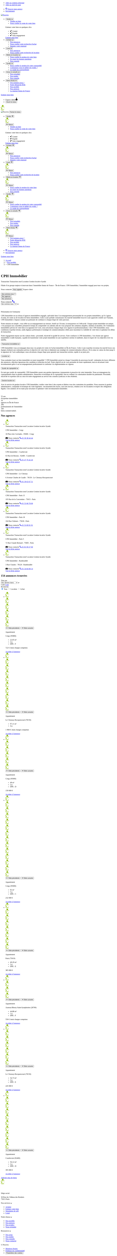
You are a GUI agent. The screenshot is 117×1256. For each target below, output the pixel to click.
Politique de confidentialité (15, 1251)
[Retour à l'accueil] (5, 15)
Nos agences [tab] (6, 296)
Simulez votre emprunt (18, 46)
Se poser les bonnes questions (20, 59)
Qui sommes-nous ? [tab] (8, 294)
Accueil (8, 260)
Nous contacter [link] (6, 289)
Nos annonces (15, 42)
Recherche (5, 587)
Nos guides (14, 76)
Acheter (8, 1207)
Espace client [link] (28, 289)
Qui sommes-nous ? (17, 83)
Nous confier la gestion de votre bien (23, 57)
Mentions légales (11, 1249)
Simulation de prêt (12, 1211)
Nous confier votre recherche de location (24, 53)
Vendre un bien (15, 21)
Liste (7, 585)
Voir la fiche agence (12, 440)
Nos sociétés (14, 87)
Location (13, 589)
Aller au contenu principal (14, 3)
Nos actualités (15, 74)
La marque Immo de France (20, 91)
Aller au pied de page (13, 5)
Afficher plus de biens (9, 1178)
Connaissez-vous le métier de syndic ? (23, 68)
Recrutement (10, 11)
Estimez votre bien (12, 1209)
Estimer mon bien (11, 38)
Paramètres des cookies (14, 1253)
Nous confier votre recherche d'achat (23, 44)
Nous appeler (17, 289)
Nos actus (9, 1235)
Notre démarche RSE (17, 85)
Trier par (4, 580)
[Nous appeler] (13, 302)
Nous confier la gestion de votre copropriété (26, 66)
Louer (7, 1213)
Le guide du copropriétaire (19, 70)
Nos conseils (14, 61)
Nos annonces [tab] (6, 299)
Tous (5, 589)
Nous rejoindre (10, 1227)
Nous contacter (10, 1241)
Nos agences (14, 89)
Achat (22, 589)
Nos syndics (9, 1225)
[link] (11, 100)
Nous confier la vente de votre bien (22, 23)
